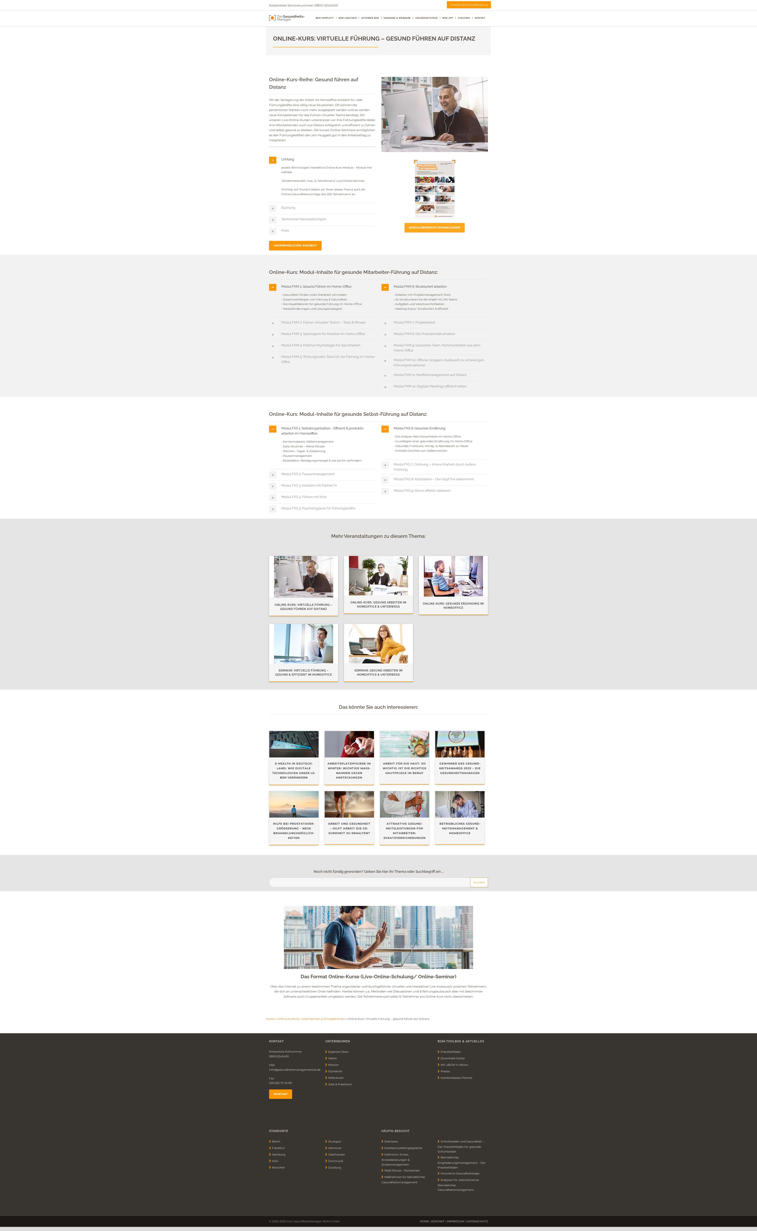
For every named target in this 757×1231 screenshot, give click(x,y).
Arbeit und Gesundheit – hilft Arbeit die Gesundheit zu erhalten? (349, 828)
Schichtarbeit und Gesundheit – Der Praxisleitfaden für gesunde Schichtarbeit (461, 1146)
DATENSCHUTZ (477, 1221)
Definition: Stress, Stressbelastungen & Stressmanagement (395, 1159)
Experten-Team (338, 1052)
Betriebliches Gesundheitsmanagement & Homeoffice (459, 828)
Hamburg (278, 1154)
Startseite (391, 1141)
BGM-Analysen (347, 18)
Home (270, 1019)
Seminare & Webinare (397, 18)
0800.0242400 (279, 1056)
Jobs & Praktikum (340, 1084)
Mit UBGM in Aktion (454, 1065)
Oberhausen (336, 1154)
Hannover (335, 1148)
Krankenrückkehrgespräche (403, 1148)
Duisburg (334, 1167)
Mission (333, 1065)
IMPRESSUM (455, 1221)
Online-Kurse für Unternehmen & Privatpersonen (311, 1019)
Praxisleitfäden (451, 1052)
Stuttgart (334, 1141)
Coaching (464, 18)
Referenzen (336, 1078)
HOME (424, 1221)
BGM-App (447, 18)
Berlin (276, 1141)
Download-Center (453, 1058)
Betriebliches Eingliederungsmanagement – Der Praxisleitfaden (462, 1162)
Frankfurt (278, 1148)
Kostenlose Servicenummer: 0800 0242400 (303, 5)
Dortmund (335, 1161)
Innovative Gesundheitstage (460, 1173)
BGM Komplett (325, 18)
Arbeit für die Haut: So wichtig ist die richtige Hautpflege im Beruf (404, 768)
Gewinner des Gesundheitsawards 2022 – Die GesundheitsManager (460, 768)
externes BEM (370, 18)
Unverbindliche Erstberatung (469, 4)
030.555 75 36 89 (280, 1083)
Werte (332, 1058)
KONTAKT (438, 1221)
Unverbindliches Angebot (295, 245)
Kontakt (480, 18)
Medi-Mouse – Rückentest (402, 1170)
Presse (445, 1071)
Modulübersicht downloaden (434, 227)
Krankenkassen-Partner (457, 1078)
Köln (275, 1161)
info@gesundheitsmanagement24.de (294, 1070)
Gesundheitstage (426, 18)
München (278, 1167)
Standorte (335, 1071)
